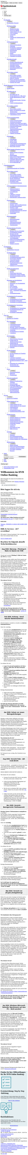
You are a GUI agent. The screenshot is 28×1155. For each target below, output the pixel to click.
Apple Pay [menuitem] (12, 426)
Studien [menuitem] (12, 284)
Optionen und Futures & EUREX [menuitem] (18, 123)
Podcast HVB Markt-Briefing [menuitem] (17, 156)
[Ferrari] (6, 1150)
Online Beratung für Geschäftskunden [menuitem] (15, 237)
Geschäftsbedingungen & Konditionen (17, 1146)
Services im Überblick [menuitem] (12, 398)
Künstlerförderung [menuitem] (14, 389)
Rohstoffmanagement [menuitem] (15, 223)
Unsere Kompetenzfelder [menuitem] (13, 117)
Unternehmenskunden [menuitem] (9, 165)
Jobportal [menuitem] (12, 347)
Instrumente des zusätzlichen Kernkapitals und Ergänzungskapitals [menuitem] (17, 365)
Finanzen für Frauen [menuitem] (15, 82)
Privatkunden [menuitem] (7, 20)
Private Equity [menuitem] (13, 142)
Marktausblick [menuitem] (13, 155)
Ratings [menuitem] (12, 356)
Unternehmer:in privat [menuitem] (15, 114)
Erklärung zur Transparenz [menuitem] (16, 265)
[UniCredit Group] (4, 1153)
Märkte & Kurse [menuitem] (11, 442)
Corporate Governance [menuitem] (15, 357)
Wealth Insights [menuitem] (10, 88)
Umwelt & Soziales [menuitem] (15, 260)
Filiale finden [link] (4, 1136)
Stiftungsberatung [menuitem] (14, 130)
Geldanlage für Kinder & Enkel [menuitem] (17, 81)
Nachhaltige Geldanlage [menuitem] (16, 47)
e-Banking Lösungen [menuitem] (15, 194)
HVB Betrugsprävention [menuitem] (16, 436)
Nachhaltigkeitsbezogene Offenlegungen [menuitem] (16, 263)
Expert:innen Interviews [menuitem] (16, 273)
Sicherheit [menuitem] (9, 431)
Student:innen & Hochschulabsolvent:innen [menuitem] (16, 344)
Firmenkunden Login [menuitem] (9, 468)
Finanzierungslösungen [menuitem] (15, 126)
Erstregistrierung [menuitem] (14, 407)
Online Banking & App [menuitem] (15, 31)
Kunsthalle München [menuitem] (15, 385)
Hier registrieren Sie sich (7, 518)
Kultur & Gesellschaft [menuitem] (12, 378)
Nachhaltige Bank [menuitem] (11, 252)
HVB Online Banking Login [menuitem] (11, 466)
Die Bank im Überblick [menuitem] (12, 318)
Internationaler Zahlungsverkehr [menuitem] (18, 197)
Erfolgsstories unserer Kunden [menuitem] (17, 274)
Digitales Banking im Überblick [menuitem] (18, 417)
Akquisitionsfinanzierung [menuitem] (16, 209)
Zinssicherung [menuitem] (13, 220)
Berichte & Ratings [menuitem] (14, 261)
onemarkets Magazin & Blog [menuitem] (17, 159)
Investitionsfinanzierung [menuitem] (16, 206)
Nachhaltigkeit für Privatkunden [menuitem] (15, 296)
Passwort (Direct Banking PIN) (8, 498)
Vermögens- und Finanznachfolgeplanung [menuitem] (16, 128)
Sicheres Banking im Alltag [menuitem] (16, 437)
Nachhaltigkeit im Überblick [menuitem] (17, 331)
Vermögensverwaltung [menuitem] (15, 54)
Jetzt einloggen (4, 2)
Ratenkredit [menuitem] (13, 69)
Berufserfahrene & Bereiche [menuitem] (17, 346)
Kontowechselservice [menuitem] (15, 419)
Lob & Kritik (4, 1148)
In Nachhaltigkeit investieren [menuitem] (17, 177)
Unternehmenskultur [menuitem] (15, 326)
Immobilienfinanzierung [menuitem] (16, 63)
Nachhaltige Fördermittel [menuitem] (16, 312)
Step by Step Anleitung (14, 1100)
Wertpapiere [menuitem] (13, 52)
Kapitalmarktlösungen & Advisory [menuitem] (18, 210)
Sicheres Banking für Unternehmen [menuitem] (18, 439)
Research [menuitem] (12, 242)
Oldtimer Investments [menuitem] (15, 133)
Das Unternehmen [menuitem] (11, 321)
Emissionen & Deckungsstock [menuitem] (17, 359)
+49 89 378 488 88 (5, 1131)
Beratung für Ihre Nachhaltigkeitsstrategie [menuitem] (16, 234)
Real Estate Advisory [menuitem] (15, 146)
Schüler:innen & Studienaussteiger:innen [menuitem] (16, 341)
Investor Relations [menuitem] (11, 350)
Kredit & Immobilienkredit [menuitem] (16, 62)
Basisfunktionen (14, 1125)
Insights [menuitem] (12, 271)
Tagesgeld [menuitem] (12, 46)
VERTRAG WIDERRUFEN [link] (8, 1143)
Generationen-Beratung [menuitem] (15, 76)
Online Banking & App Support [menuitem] (18, 406)
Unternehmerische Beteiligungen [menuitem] (18, 143)
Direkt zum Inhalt (13, 2)
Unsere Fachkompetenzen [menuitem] (16, 103)
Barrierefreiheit (4, 1146)
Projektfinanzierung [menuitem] (15, 212)
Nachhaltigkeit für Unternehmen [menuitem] (15, 305)
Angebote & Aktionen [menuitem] (15, 49)
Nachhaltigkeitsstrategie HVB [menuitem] (17, 257)
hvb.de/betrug (7, 605)
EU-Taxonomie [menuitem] (14, 287)
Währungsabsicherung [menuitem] (15, 222)
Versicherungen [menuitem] (14, 225)
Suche (20, 2)
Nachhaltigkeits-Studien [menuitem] (16, 232)
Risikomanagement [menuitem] (11, 216)
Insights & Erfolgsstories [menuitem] (13, 268)
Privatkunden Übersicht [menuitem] (12, 23)
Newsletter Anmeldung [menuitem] (15, 449)
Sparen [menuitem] (11, 53)
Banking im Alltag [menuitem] (11, 26)
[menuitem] (5, 11)
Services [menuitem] (6, 395)
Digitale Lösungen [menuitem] (14, 243)
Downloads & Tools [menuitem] (15, 427)
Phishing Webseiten (19, 481)
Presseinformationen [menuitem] (15, 372)
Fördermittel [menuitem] (13, 213)
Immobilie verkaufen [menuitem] (15, 66)
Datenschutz (20, 1145)
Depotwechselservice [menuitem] (15, 420)
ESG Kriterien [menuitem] (13, 286)
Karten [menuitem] (11, 36)
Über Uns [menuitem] (6, 315)
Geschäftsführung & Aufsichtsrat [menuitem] (18, 328)
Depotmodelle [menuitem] (13, 50)
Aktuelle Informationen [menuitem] (15, 175)
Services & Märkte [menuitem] (14, 30)
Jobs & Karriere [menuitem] (11, 336)
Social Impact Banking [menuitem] (15, 258)
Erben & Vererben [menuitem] (14, 78)
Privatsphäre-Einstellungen (10, 1149)
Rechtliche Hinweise (11, 1145)
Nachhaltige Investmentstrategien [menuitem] (18, 302)
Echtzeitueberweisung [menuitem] (15, 410)
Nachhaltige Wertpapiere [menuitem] (16, 300)
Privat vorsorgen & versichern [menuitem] (17, 79)
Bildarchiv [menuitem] (12, 373)
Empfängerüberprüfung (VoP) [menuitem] (17, 411)
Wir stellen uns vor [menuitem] (11, 91)
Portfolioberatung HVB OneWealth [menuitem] (18, 125)
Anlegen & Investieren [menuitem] (12, 41)
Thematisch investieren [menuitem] (15, 56)
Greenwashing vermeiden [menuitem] (16, 289)
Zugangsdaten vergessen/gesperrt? (9, 514)
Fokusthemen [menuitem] (10, 136)
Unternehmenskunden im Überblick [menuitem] (15, 168)
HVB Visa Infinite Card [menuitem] (16, 161)
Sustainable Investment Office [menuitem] (17, 145)
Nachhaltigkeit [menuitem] (7, 246)
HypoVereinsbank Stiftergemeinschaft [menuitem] (14, 391)
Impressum (3, 1145)
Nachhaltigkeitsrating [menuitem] (15, 293)
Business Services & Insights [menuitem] (14, 228)
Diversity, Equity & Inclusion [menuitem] (17, 327)
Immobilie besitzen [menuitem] (14, 65)
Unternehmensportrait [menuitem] (15, 324)
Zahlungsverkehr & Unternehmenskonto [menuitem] (17, 186)
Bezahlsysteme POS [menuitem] (15, 196)
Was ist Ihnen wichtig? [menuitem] (12, 72)
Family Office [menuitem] (13, 140)
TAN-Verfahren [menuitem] (14, 33)
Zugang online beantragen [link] (7, 1134)
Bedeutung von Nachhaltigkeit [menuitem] (14, 280)
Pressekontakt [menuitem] (13, 375)
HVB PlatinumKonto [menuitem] (15, 162)
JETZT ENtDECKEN (6, 538)
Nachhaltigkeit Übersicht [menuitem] (13, 249)
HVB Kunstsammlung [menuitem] (15, 388)
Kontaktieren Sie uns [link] (6, 1135)
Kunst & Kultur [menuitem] (14, 384)
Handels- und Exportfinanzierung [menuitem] (18, 204)
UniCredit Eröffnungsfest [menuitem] (16, 386)
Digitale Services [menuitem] (11, 414)
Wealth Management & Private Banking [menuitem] (13, 85)
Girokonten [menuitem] (13, 34)
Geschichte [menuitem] (12, 330)
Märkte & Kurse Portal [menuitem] (15, 158)
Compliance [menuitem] (13, 333)
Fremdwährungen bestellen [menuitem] (16, 421)
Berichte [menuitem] (12, 355)
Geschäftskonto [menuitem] (14, 191)
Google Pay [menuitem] (13, 424)
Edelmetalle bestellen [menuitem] (15, 423)
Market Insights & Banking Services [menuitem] (16, 149)
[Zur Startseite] (8, 7)
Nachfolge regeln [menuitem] (14, 181)
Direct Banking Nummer (7, 492)
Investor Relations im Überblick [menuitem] (18, 353)
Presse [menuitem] (8, 369)
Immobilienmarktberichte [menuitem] (16, 68)
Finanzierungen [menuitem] (10, 200)
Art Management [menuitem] (14, 132)
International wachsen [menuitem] (15, 180)
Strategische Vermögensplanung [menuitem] (18, 113)
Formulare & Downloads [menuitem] (16, 241)
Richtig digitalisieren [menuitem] (15, 178)
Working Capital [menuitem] (14, 207)
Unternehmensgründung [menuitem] (16, 183)
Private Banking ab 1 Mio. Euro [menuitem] (18, 96)
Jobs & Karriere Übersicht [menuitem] (16, 339)
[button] (11, 458)
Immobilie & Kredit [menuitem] (11, 59)
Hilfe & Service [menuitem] (14, 428)
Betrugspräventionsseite (10, 1068)
